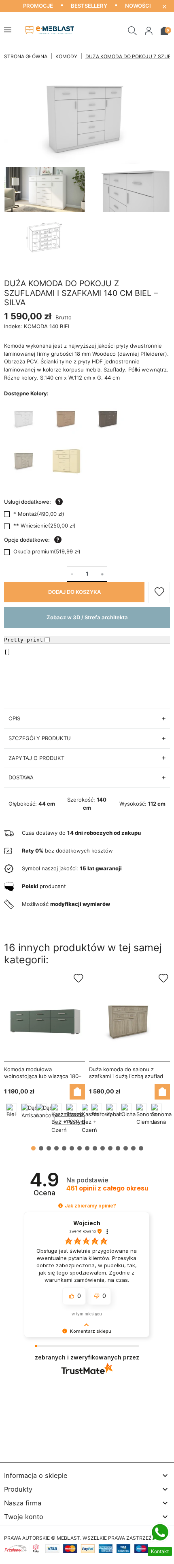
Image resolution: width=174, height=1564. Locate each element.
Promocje (38, 5)
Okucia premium (47, 551)
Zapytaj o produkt (36, 758)
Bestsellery (89, 5)
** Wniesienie (44, 525)
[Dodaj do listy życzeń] (159, 592)
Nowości (138, 5)
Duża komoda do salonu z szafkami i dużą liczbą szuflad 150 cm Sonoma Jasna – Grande (129, 1076)
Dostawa (21, 777)
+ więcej (70, 1120)
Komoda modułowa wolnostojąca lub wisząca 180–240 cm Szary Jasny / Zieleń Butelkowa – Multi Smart (42, 1079)
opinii (107, 1188)
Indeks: (13, 326)
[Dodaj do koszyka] (77, 1092)
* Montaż (38, 514)
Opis (14, 718)
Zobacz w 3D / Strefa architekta (87, 617)
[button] (132, 30)
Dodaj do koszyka (74, 592)
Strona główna (25, 56)
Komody (66, 56)
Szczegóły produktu (39, 738)
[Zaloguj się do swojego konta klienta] (149, 30)
